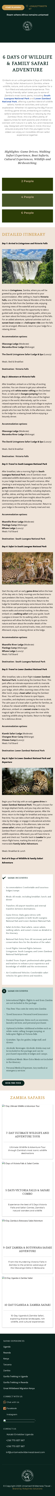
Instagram (12, 1414)
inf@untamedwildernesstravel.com (25, 1452)
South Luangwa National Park (30, 538)
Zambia (6, 1370)
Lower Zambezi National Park (29, 750)
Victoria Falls (22, 369)
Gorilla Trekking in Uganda (15, 1376)
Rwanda (7, 1352)
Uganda (6, 1346)
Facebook (12, 1408)
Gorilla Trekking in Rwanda (15, 1382)
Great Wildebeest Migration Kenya (19, 1388)
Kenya (6, 1358)
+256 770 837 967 (15, 1440)
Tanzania (7, 1364)
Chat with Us (13, 1402)
